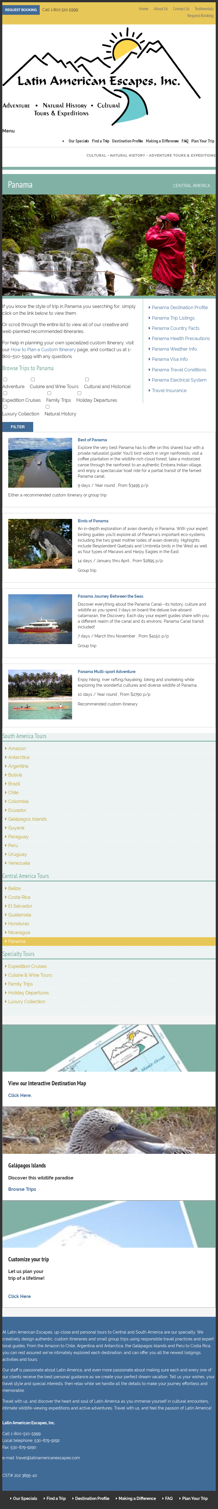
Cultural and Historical (107, 386)
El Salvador (20, 906)
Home (143, 8)
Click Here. (20, 1095)
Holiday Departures (96, 400)
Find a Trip (100, 141)
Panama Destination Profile (180, 307)
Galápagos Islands (27, 819)
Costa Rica (19, 897)
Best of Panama (92, 439)
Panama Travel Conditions (179, 369)
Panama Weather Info (174, 349)
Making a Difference (162, 141)
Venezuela (19, 863)
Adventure (13, 386)
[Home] (101, 77)
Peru (13, 845)
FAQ (169, 1498)
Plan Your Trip (202, 141)
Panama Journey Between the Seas (110, 596)
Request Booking (21, 10)
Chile (13, 792)
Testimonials (204, 8)
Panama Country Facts (176, 328)
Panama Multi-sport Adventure (106, 671)
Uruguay (17, 854)
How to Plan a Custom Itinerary (44, 349)
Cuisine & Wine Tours (30, 975)
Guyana (16, 828)
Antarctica (19, 757)
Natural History (60, 414)
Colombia (18, 801)
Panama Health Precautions (181, 338)
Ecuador (17, 810)
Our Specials (79, 141)
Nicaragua (19, 932)
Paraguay (18, 836)
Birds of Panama (93, 520)
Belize (14, 888)
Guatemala (19, 915)
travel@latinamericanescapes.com (48, 1458)
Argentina (18, 766)
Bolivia (15, 775)
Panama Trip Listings (173, 318)
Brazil (14, 783)
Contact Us (181, 8)
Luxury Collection (20, 414)
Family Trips (58, 400)
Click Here (19, 1296)
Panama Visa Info (170, 359)
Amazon (17, 748)
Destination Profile (127, 141)
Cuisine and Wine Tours (54, 386)
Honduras (18, 923)
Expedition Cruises (21, 400)
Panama (17, 941)
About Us (161, 8)
